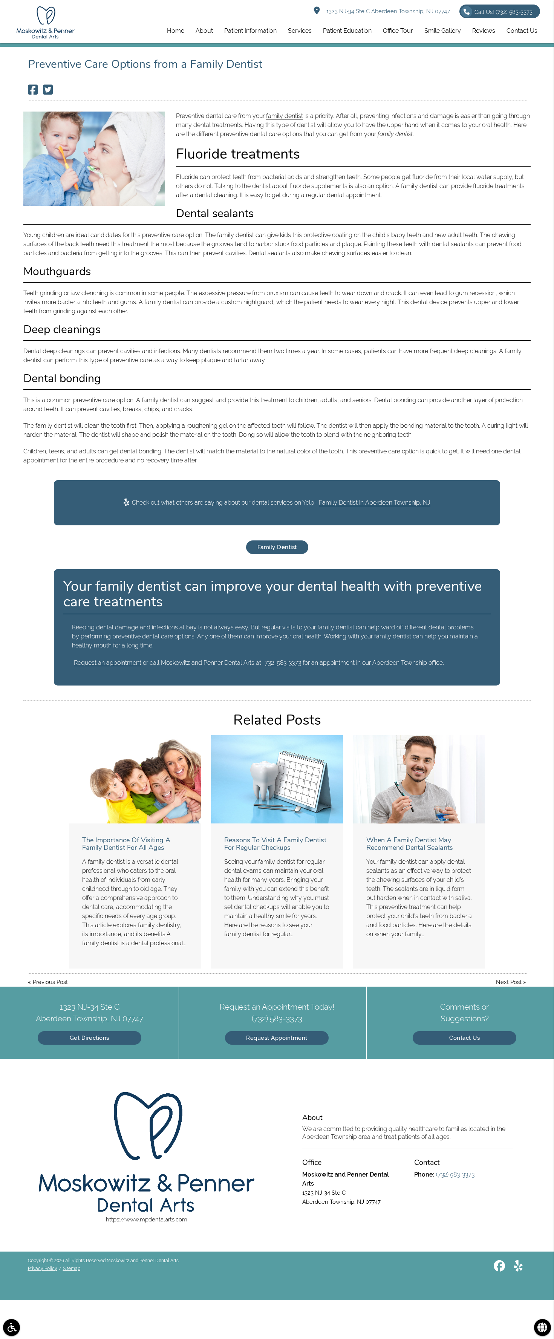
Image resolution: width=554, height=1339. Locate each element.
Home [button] (175, 30)
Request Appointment (277, 1037)
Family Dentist (277, 547)
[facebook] (499, 1267)
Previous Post (50, 982)
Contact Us (464, 1037)
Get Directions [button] (89, 1037)
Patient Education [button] (347, 30)
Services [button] (300, 30)
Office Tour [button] (398, 30)
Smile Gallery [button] (442, 30)
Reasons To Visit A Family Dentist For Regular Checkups (275, 844)
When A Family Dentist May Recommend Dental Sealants (409, 844)
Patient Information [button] (250, 30)
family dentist (284, 115)
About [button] (204, 30)
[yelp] (518, 1267)
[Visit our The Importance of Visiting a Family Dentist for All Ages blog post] (135, 779)
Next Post (509, 982)
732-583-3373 (283, 662)
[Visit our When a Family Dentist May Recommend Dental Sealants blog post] (419, 779)
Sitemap (71, 1268)
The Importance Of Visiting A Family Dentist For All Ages (126, 844)
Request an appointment (107, 662)
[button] (11, 1327)
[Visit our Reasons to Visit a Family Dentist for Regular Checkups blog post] (277, 779)
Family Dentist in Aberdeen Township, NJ (374, 502)
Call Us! (503, 12)
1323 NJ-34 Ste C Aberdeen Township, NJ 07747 (386, 11)
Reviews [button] (483, 30)
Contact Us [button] (522, 30)
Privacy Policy (42, 1268)
